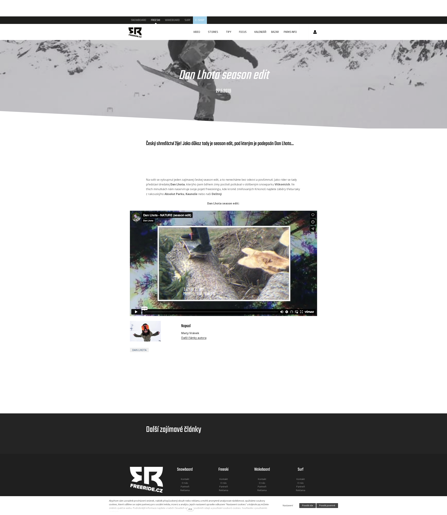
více (190, 508)
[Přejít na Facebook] (180, 495)
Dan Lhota (139, 350)
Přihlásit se (315, 31)
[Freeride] (138, 32)
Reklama (185, 490)
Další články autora (193, 338)
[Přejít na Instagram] (189, 495)
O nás (185, 482)
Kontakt (185, 479)
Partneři (185, 486)
